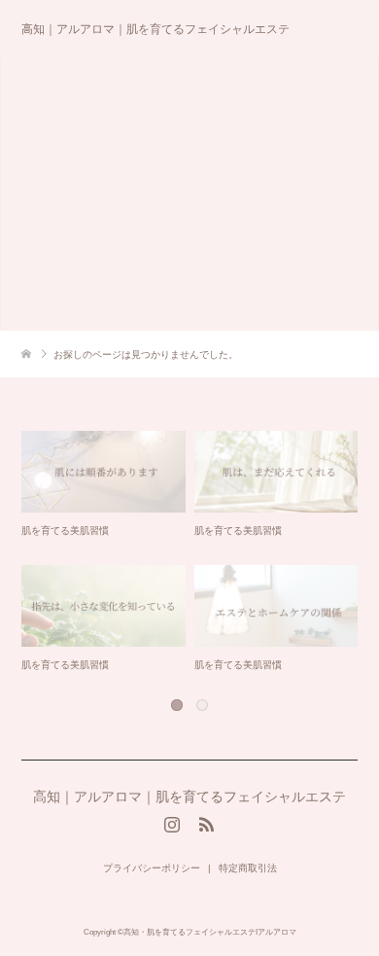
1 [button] (176, 704)
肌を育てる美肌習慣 (65, 530)
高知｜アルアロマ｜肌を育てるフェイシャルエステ (155, 29)
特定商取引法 (248, 868)
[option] (194, 553)
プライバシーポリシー (151, 868)
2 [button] (201, 704)
